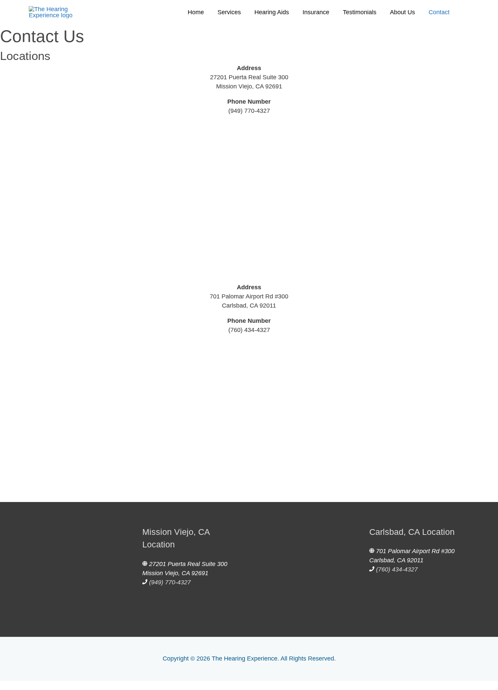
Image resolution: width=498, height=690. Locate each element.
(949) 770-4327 (249, 110)
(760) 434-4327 (249, 330)
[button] (2, 685)
